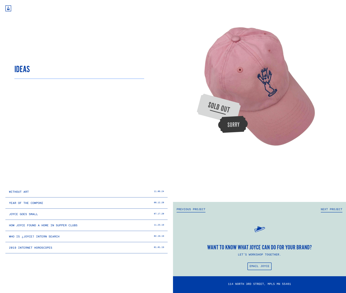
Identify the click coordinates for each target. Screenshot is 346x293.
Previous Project (191, 209)
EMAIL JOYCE (259, 266)
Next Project (331, 209)
